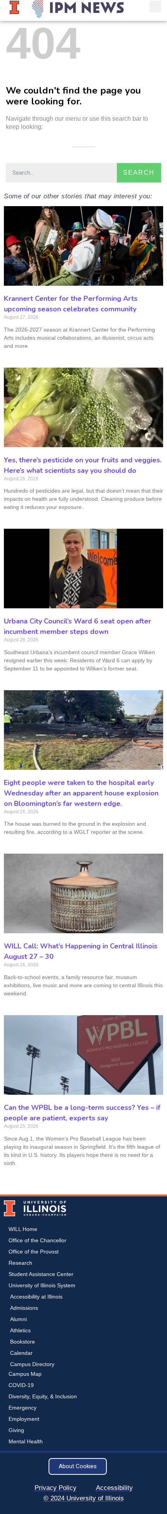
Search (139, 172)
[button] (155, 6)
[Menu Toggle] (139, 6)
